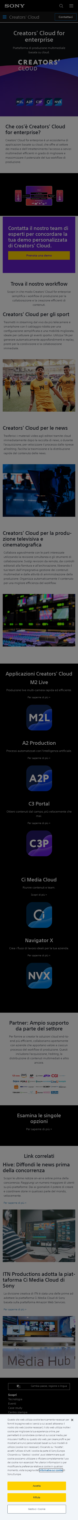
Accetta (37, 1485)
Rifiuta (36, 1497)
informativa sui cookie (51, 1470)
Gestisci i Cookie (36, 1509)
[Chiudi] (72, 1420)
